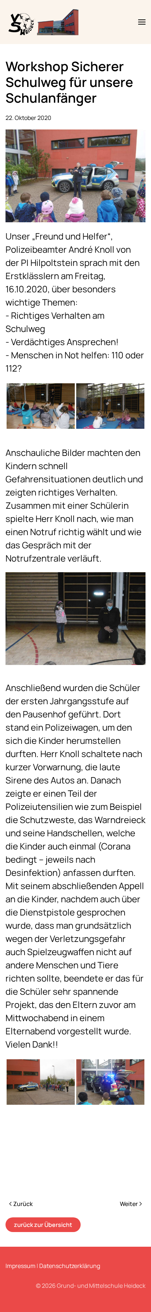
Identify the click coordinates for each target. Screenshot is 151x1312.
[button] (142, 22)
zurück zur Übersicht (43, 1225)
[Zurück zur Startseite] (44, 22)
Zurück (23, 1204)
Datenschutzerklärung (69, 1266)
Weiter (129, 1204)
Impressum (20, 1266)
